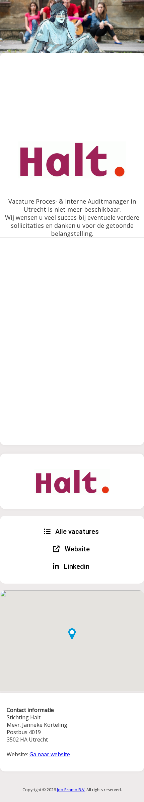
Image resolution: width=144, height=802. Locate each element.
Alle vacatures (76, 531)
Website (76, 549)
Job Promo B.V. (71, 790)
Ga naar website (49, 754)
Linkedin (75, 566)
